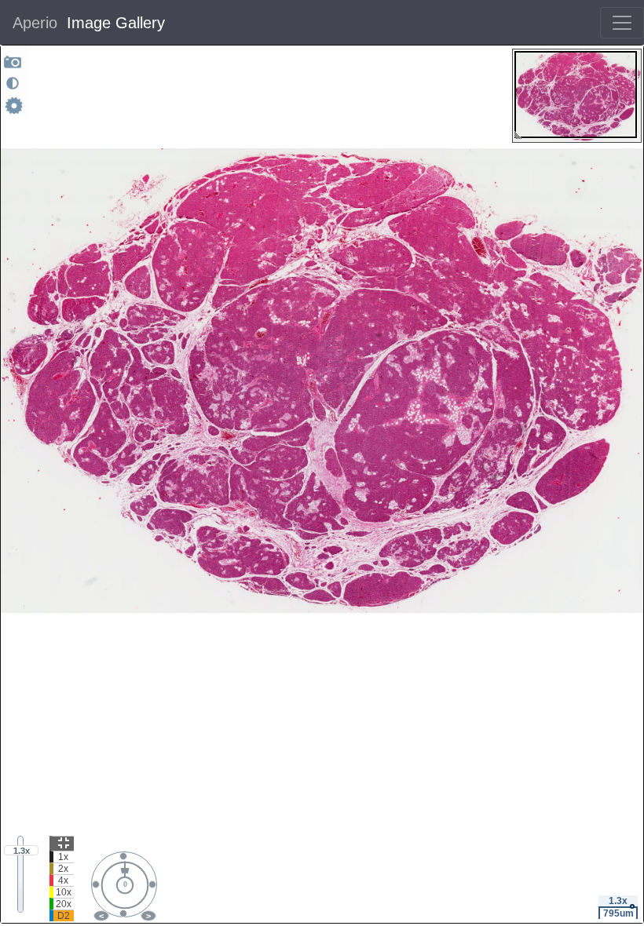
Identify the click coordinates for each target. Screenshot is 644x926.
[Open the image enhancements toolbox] (12, 83)
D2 (63, 915)
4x (63, 880)
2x (63, 868)
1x (63, 856)
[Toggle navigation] (622, 22)
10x (63, 892)
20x (63, 904)
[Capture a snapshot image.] (13, 61)
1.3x (21, 850)
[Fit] (61, 843)
